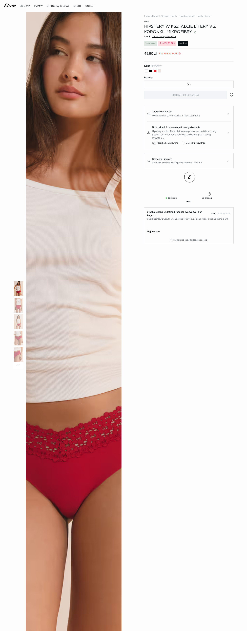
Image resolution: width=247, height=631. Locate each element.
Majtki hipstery (205, 16)
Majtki (174, 16)
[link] (77, 6)
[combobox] (189, 84)
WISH (146, 21)
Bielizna (165, 16)
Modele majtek (187, 16)
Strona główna (151, 16)
